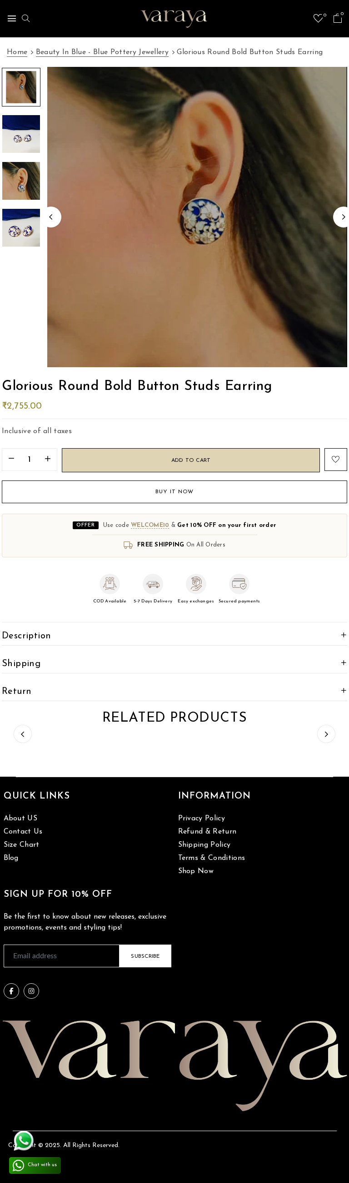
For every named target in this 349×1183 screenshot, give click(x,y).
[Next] (326, 734)
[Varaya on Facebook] (11, 991)
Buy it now (174, 492)
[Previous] (50, 217)
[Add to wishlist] (335, 459)
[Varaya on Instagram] (31, 991)
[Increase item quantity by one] (48, 460)
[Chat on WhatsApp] (24, 1141)
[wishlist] (318, 20)
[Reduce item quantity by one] (11, 460)
